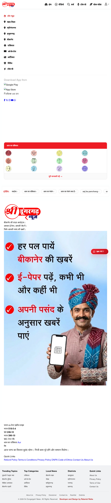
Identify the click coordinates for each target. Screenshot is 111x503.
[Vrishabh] (43, 153)
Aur (19, 442)
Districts (82, 495)
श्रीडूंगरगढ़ (49, 483)
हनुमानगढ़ (11, 33)
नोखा (47, 479)
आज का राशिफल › (24, 191)
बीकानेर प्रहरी (6, 486)
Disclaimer (53, 495)
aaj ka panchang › (84, 191)
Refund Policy (10, 459)
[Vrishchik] (94, 161)
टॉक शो (10, 68)
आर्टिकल (11, 57)
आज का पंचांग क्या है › (61, 191)
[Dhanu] (17, 169)
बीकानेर (10, 39)
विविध (10, 63)
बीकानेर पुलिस (6, 479)
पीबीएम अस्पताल (7, 483)
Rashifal (73, 495)
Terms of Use (95, 483)
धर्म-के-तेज (12, 51)
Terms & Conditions (27, 459)
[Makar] (43, 169)
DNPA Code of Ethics (62, 459)
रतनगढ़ (70, 483)
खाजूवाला (71, 475)
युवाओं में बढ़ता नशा (8, 475)
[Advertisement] (55, 121)
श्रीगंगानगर (11, 27)
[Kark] (94, 153)
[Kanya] (43, 161)
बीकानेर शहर (50, 475)
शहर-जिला (11, 21)
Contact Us (78, 459)
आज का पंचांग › (42, 191)
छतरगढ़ (70, 486)
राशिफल (11, 45)
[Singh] (17, 161)
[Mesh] (17, 153)
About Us (88, 459)
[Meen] (94, 169)
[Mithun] (68, 153)
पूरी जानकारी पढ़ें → (55, 176)
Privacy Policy (44, 459)
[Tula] (68, 161)
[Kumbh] (68, 169)
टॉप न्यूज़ (10, 15)
